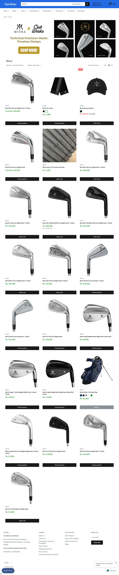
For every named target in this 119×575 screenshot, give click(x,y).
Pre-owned (70, 11)
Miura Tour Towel (48, 108)
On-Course (59, 11)
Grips (23, 11)
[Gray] (86, 395)
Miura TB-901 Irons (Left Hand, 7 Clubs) (92, 280)
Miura (7, 105)
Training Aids (47, 11)
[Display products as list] (112, 65)
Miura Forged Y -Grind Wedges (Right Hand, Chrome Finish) (20, 393)
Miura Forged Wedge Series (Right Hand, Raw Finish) (95, 336)
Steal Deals (81, 11)
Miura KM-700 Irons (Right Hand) (15, 167)
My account (97, 5)
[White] (46, 111)
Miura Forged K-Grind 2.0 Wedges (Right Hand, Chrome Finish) (21, 452)
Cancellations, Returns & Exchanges (46, 542)
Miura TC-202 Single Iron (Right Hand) (16, 509)
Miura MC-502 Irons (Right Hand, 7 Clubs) (92, 167)
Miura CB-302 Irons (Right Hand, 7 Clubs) (17, 108)
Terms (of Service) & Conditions (48, 554)
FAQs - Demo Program (72, 538)
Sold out (96, 407)
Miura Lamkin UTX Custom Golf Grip (53, 167)
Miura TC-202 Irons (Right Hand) (52, 336)
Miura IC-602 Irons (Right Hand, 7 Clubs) (17, 223)
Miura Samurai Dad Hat (87, 108)
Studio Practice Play (71, 541)
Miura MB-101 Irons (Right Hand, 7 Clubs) (17, 280)
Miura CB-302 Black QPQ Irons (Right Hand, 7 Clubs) (58, 223)
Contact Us (42, 538)
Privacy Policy (43, 551)
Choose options (22, 123)
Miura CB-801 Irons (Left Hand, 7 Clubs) (17, 336)
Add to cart (97, 123)
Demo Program (69, 535)
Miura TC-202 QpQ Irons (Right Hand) (54, 451)
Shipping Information (45, 549)
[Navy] (81, 395)
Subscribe (97, 542)
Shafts (14, 11)
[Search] (87, 4)
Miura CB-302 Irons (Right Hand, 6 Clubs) (55, 280)
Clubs (5, 11)
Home (5, 17)
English (6, 562)
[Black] (44, 111)
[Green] (91, 395)
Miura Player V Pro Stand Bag (88, 392)
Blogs (67, 544)
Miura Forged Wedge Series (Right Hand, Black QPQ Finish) (58, 393)
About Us (42, 535)
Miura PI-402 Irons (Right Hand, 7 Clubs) (92, 451)
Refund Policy (43, 546)
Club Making (34, 11)
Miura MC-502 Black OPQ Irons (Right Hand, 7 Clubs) (96, 223)
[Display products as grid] (109, 65)
